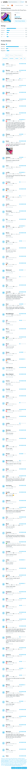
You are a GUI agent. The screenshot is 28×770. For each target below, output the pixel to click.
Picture (11, 55)
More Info (24, 768)
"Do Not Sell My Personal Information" (13, 765)
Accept (13, 768)
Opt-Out (18, 768)
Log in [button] (22, 2)
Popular (3, 5)
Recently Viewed (19, 5)
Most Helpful (18, 55)
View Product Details (20, 21)
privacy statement (5, 760)
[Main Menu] (1, 2)
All (7, 55)
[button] (20, 2)
